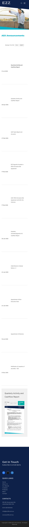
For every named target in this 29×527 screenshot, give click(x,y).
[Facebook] (3, 472)
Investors (5, 488)
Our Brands (5, 486)
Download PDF (21, 403)
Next (21, 45)
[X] (8, 472)
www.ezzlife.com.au (8, 515)
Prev (16, 45)
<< (11, 403)
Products (5, 489)
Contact (4, 493)
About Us (5, 484)
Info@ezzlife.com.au (8, 511)
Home (4, 482)
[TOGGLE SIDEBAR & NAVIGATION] (25, 3)
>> (15, 403)
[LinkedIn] (12, 472)
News (3, 491)
